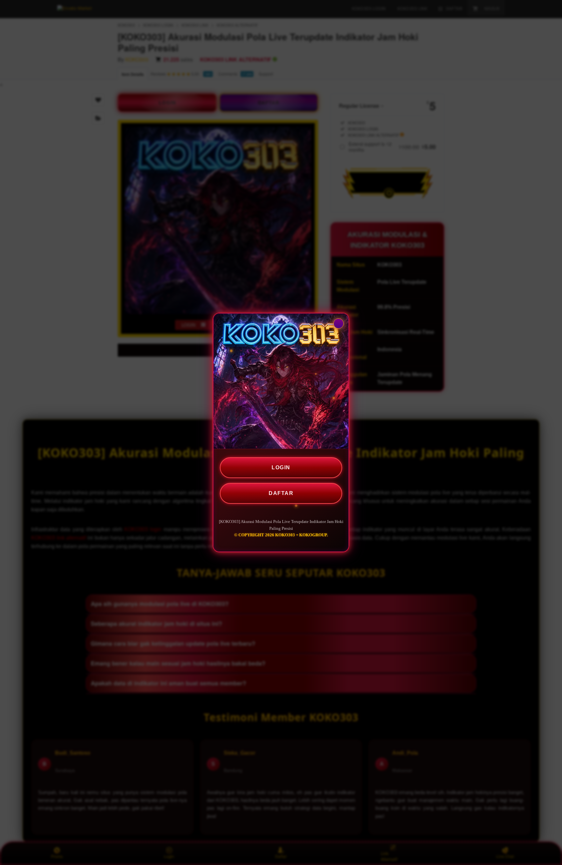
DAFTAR (281, 493)
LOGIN (281, 467)
